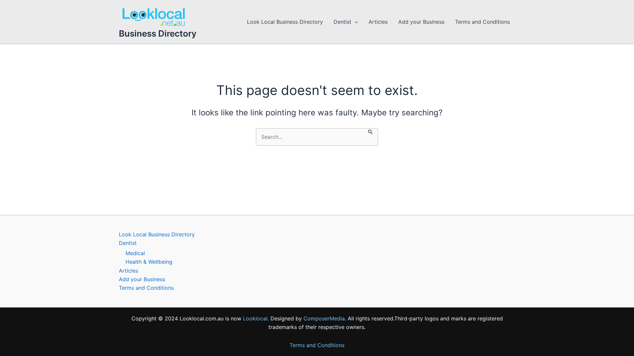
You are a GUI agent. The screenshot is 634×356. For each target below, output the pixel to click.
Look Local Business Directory (285, 21)
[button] (354, 22)
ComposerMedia (324, 318)
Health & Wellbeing (148, 261)
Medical (135, 253)
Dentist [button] (342, 21)
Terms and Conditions (482, 21)
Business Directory (157, 33)
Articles (378, 21)
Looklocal (255, 318)
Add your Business (421, 21)
